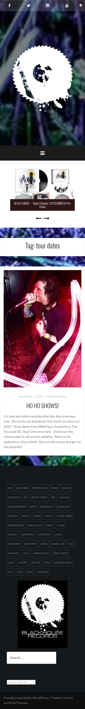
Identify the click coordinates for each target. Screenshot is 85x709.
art (10, 488)
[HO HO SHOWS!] (42, 328)
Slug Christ (60, 553)
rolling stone (41, 553)
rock (26, 553)
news (49, 525)
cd (25, 497)
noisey (12, 534)
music (49, 516)
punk (44, 543)
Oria (66, 698)
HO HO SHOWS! (42, 405)
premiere (14, 543)
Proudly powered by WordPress (26, 698)
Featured (52, 396)
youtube (42, 571)
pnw (58, 534)
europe (64, 497)
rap (71, 543)
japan (25, 516)
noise (60, 525)
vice (19, 571)
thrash (36, 562)
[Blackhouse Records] (42, 78)
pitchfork (45, 534)
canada (66, 488)
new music (35, 525)
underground (62, 562)
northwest (28, 534)
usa (10, 571)
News (63, 396)
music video (65, 516)
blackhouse (39, 488)
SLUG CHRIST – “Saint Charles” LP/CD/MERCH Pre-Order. (42, 205)
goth (33, 506)
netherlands (16, 525)
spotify (22, 562)
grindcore (46, 506)
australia (22, 488)
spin (11, 562)
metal (37, 516)
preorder (30, 543)
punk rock (58, 543)
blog (54, 488)
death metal (39, 497)
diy (53, 497)
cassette (13, 497)
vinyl (30, 571)
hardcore (63, 506)
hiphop (12, 516)
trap (47, 562)
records (13, 553)
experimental (17, 506)
